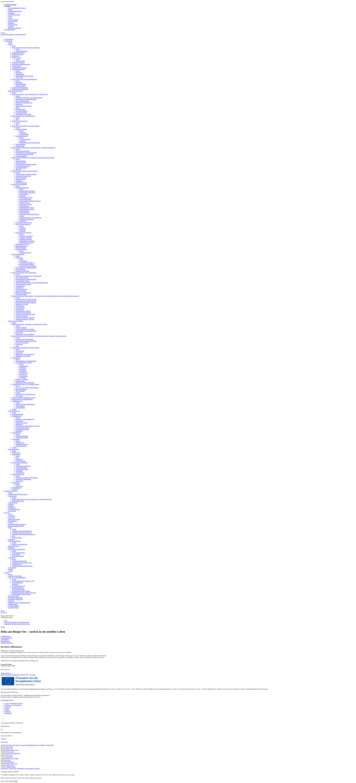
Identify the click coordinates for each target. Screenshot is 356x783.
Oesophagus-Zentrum (18, 62)
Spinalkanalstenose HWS (26, 209)
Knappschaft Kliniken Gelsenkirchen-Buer (13, 34)
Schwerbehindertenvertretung (16, 524)
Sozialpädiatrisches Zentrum (24, 362)
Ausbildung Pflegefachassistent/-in (22, 531)
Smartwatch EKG (21, 162)
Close (15, 781)
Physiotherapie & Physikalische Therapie (28, 426)
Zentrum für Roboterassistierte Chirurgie (24, 105)
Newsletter (7, 706)
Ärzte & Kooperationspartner (16, 549)
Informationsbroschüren (26, 242)
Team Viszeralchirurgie (22, 101)
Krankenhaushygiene (18, 474)
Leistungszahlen (24, 134)
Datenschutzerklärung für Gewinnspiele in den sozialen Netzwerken (32, 499)
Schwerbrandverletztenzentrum (21, 64)
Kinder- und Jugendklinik (15, 321)
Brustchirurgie (20, 309)
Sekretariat (22, 231)
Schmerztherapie (24, 206)
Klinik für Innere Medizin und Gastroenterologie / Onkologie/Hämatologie (33, 147)
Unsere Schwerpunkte (22, 342)
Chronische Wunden (22, 316)
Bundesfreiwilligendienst (15, 597)
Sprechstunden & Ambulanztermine (26, 99)
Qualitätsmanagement (22, 444)
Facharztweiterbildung (18, 552)
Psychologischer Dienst (22, 427)
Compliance (11, 557)
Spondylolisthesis (24, 212)
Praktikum (11, 601)
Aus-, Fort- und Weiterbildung (17, 577)
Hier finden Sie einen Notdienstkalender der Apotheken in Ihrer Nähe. (33, 745)
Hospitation (19, 72)
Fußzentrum (15, 56)
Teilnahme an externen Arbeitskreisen (27, 477)
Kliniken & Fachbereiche (15, 91)
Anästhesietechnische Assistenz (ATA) (23, 581)
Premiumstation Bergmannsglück (18, 494)
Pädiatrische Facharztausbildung (25, 334)
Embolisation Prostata (22, 469)
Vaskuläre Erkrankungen (26, 219)
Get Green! (11, 517)
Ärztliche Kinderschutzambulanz (25, 404)
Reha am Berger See (14, 411)
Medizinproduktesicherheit (16, 526)
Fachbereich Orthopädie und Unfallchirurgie (29, 276)
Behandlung (19, 82)
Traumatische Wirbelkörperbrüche (29, 214)
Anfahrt (14, 409)
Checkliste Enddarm (21, 111)
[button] (4, 768)
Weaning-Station (20, 179)
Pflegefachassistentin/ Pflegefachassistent (24, 592)
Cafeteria (10, 504)
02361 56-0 (13, 763)
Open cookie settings (7, 781)
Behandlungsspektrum (22, 187)
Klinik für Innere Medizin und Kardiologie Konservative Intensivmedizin (33, 157)
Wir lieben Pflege (17, 537)
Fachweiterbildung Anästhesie (17, 583)
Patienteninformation (22, 136)
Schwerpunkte (20, 351)
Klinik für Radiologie (18, 254)
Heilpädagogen (23, 366)
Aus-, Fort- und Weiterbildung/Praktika (27, 387)
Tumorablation (20, 472)
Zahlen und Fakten (21, 446)
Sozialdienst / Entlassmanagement (14, 508)
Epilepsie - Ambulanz (22, 379)
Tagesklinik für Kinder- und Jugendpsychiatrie (25, 384)
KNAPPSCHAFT (9, 29)
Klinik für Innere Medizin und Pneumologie (25, 171)
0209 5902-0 (16, 753)
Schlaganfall (19, 471)
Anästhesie (22, 141)
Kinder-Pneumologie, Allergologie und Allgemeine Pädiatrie (29, 324)
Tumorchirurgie (20, 307)
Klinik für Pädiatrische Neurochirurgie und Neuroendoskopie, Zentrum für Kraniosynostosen (39, 336)
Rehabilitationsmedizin (22, 429)
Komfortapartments (17, 414)
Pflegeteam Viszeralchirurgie (24, 102)
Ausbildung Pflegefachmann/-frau (22, 532)
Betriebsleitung (20, 442)
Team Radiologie (21, 269)
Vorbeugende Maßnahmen (23, 479)
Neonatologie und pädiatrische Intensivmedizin (25, 347)
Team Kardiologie (21, 161)
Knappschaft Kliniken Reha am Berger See (17, 624)
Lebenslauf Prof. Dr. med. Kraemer (26, 299)
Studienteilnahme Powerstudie (24, 76)
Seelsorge (11, 506)
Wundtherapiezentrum (18, 69)
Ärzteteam (22, 227)
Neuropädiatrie (16, 357)
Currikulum (22, 132)
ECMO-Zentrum (20, 461)
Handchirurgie (20, 306)
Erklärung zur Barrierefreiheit (13, 705)
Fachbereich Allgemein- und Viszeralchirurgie (29, 97)
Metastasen (22, 196)
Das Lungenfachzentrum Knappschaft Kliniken (26, 47)
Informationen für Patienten (24, 232)
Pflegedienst (22, 371)
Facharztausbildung (21, 112)
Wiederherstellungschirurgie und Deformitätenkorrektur (32, 282)
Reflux (18, 107)
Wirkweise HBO (20, 86)
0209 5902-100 (17, 675)
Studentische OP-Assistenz (23, 114)
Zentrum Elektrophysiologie (20, 87)
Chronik (10, 522)
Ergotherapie (19, 421)
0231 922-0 (10, 752)
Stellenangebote (12, 604)
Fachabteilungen (17, 416)
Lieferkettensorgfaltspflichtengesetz (22, 566)
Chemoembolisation (21, 467)
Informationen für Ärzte (22, 244)
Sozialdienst (19, 431)
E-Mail (33, 675)
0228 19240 (4, 742)
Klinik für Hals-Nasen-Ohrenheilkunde (23, 116)
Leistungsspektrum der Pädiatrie (25, 329)
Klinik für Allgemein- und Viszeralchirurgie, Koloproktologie (30, 94)
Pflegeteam (22, 229)
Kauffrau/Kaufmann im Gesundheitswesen (18, 588)
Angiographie (23, 261)
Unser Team (19, 77)
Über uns (7, 512)
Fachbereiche (8, 41)
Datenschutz (8, 713)
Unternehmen (16, 439)
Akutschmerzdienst (25, 139)
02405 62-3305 (11, 767)
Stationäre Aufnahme (25, 237)
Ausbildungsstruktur (25, 252)
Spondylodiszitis (24, 211)
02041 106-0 (14, 750)
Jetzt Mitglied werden (7, 700)
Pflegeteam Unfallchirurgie (23, 292)
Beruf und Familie (13, 596)
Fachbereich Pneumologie (23, 176)
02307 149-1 (9, 755)
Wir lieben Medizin (13, 606)
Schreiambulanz (20, 381)
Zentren (10, 44)
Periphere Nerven (24, 202)
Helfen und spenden (14, 519)
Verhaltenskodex (17, 564)
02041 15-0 (9, 748)
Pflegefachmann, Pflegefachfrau (21, 594)
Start (5, 620)
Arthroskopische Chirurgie (23, 284)
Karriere (6, 572)
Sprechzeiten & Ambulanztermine (25, 394)
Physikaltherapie (17, 487)
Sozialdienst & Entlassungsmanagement (23, 534)
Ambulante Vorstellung (26, 236)
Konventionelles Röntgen (26, 264)
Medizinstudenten (21, 247)
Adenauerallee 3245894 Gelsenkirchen (7, 674)
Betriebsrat (11, 547)
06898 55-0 (10, 762)
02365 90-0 (7, 760)
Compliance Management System (22, 562)
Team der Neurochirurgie (23, 224)
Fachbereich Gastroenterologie (24, 154)
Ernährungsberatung (21, 422)
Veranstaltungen (13, 502)
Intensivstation (16, 454)
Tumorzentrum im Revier (19, 67)
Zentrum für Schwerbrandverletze (25, 314)
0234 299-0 (9, 747)
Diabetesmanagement (22, 436)
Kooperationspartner (22, 51)
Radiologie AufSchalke (22, 271)
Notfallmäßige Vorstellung (27, 241)
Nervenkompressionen (25, 197)
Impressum (7, 711)
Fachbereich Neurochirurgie (24, 222)
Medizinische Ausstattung (23, 356)
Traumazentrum (16, 66)
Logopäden (22, 369)
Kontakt (18, 392)
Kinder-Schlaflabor (21, 327)
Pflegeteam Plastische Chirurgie (25, 319)
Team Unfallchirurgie (22, 277)
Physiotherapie (23, 372)
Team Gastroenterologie (23, 151)
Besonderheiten (16, 432)
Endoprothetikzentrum (18, 52)
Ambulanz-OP (16, 452)
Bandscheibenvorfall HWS (27, 192)
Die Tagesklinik (20, 391)
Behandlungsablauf (21, 389)
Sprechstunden (8, 39)
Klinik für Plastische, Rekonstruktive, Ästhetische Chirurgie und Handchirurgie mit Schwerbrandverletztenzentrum (45, 296)
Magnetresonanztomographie (27, 266)
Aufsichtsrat (11, 516)
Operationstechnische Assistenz (21, 591)
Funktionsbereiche (17, 401)
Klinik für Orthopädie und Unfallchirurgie (24, 272)
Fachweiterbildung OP (18, 586)
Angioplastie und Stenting (23, 466)
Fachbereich (19, 257)
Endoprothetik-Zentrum (22, 281)
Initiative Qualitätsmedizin (19, 544)
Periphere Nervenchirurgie (23, 312)
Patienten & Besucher (10, 491)
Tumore (21, 216)
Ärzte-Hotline (16, 554)
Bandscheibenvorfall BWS (27, 191)
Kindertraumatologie (22, 289)
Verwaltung (22, 377)
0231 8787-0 (8, 757)
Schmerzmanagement (22, 437)
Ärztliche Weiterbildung (15, 576)
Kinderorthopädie (21, 291)
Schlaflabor (19, 181)
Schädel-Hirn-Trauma (25, 204)
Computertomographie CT (27, 262)
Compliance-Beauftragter (19, 561)
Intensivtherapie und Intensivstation (29, 142)
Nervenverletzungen (25, 199)
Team (17, 119)
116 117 (3, 736)
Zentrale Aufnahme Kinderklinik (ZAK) (23, 397)
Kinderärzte (22, 367)
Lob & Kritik (12, 511)
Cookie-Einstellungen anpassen (13, 703)
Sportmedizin (19, 287)
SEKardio (18, 169)
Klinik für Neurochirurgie (19, 184)
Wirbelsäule (22, 221)
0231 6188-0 (14, 758)
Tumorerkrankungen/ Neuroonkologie (30, 217)
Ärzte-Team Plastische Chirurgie (25, 317)
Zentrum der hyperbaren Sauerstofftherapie (24, 79)
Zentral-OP (15, 489)
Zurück (10, 42)
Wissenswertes (12, 496)
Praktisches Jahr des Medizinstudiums (19, 602)
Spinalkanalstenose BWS (26, 207)
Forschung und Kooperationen (24, 339)
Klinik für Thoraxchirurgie (19, 121)
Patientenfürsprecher (18, 501)
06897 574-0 (10, 765)
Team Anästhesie (20, 144)
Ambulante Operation (25, 239)
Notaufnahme (16, 482)
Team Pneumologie (21, 177)
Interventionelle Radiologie (20, 462)
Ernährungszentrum (17, 54)
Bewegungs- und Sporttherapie (25, 419)
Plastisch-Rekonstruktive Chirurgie (26, 302)
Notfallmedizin (20, 146)
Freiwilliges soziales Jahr (15, 599)
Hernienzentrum (16, 57)
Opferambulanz (20, 406)
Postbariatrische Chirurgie (23, 311)
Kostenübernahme (21, 84)
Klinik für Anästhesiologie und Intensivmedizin (25, 126)
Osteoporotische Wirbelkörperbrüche (30, 201)
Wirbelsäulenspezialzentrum (20, 89)
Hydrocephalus (23, 194)
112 (2, 729)
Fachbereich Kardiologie (23, 166)
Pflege (10, 527)
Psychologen (23, 374)
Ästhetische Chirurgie (22, 304)
